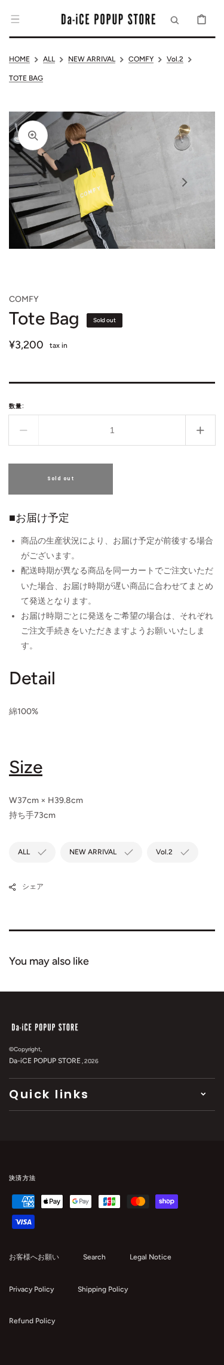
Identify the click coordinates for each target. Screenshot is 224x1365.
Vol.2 (175, 59)
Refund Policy (32, 1321)
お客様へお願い (34, 1257)
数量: (16, 406)
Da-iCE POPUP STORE (45, 1061)
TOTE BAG (26, 78)
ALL (49, 59)
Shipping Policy (103, 1289)
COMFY (141, 59)
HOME (19, 59)
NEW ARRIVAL (91, 59)
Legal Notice (150, 1257)
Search (94, 1257)
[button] (15, 19)
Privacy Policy (31, 1289)
